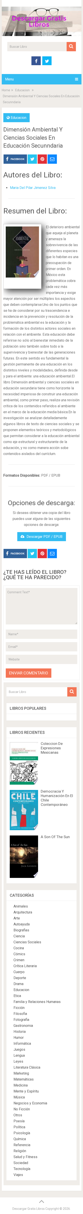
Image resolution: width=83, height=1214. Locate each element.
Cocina (19, 948)
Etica (17, 996)
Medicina (21, 1085)
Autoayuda (22, 924)
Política (19, 1127)
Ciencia (19, 936)
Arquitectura (23, 912)
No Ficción (22, 1109)
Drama (18, 984)
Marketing (21, 1073)
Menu (9, 79)
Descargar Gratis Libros (28, 1208)
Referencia (22, 1145)
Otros (18, 1115)
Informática (22, 1043)
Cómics (19, 954)
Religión (20, 1151)
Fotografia (21, 1020)
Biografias (21, 930)
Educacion (18, 118)
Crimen (19, 960)
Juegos (19, 1049)
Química (20, 1139)
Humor (19, 1037)
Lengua (19, 1055)
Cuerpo (19, 972)
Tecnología (22, 1169)
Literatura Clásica (27, 1067)
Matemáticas (24, 1079)
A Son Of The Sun (55, 837)
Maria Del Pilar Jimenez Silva (33, 188)
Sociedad (21, 1163)
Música (19, 1097)
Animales (21, 906)
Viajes (18, 1175)
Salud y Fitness (25, 1157)
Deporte (20, 978)
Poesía (19, 1121)
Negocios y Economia (30, 1103)
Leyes (18, 1061)
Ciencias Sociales (27, 942)
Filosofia (20, 1014)
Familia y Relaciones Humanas (37, 1002)
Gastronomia (23, 1026)
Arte (17, 918)
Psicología (22, 1133)
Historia (20, 1031)
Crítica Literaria (25, 966)
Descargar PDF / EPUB (44, 537)
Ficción (19, 1008)
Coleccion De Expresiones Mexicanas (52, 748)
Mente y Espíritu (26, 1091)
